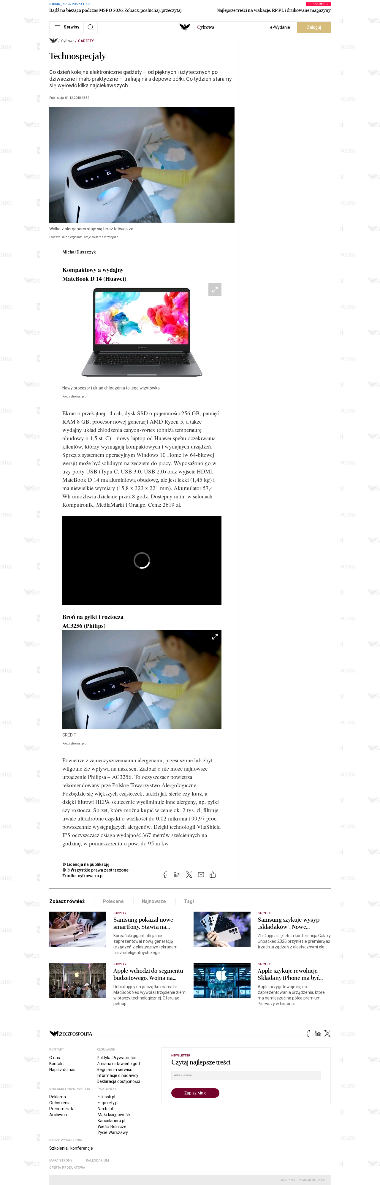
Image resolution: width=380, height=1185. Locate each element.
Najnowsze (154, 901)
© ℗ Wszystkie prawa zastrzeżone (95, 870)
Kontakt (56, 1063)
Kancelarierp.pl (111, 1120)
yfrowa (205, 27)
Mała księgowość (114, 1114)
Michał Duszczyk (79, 252)
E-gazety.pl (108, 1102)
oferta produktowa (67, 1168)
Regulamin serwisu (114, 1069)
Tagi (189, 901)
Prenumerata (62, 1108)
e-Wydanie (280, 27)
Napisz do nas (62, 1069)
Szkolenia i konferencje (71, 1148)
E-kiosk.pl (106, 1096)
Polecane (113, 901)
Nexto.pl (105, 1108)
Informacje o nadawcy (117, 1075)
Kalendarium (97, 1160)
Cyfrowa (68, 41)
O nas (54, 1057)
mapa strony (60, 1160)
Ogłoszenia (60, 1102)
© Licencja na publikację (86, 864)
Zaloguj (314, 27)
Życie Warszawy (113, 1132)
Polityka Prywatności (116, 1057)
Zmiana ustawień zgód (118, 1063)
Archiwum (59, 1114)
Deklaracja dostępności (118, 1081)
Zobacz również (67, 901)
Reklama (57, 1096)
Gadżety (86, 41)
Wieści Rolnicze (112, 1126)
